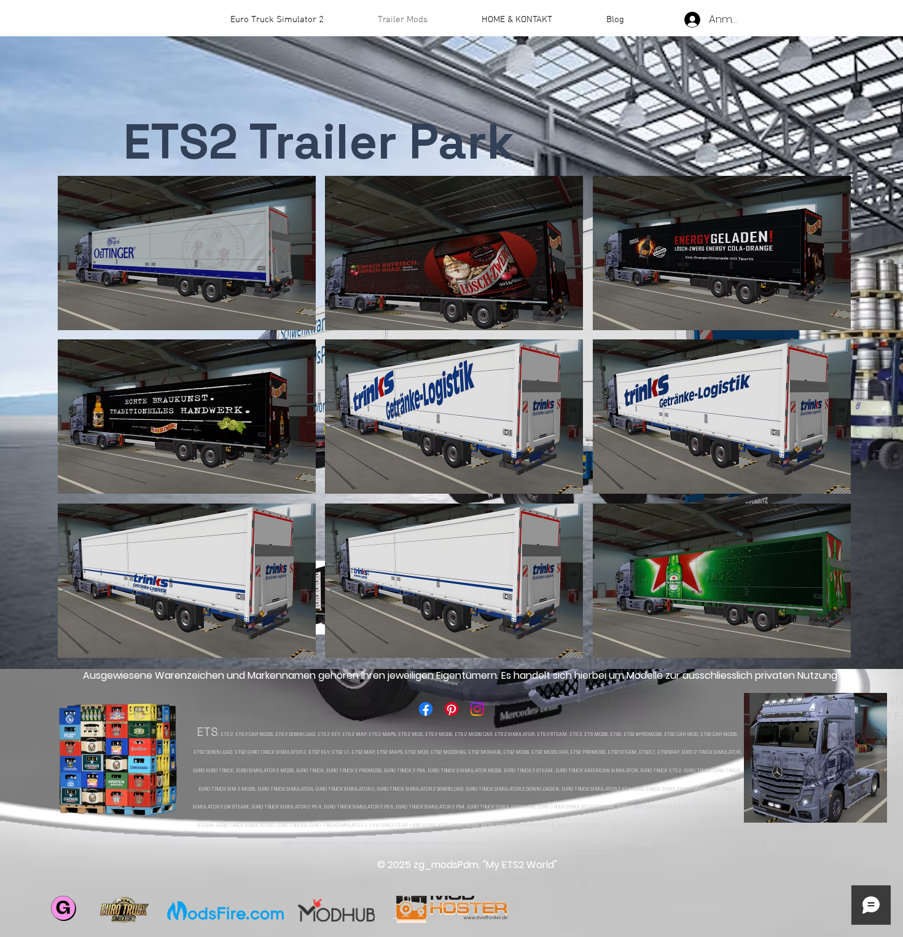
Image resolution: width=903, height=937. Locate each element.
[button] (187, 253)
